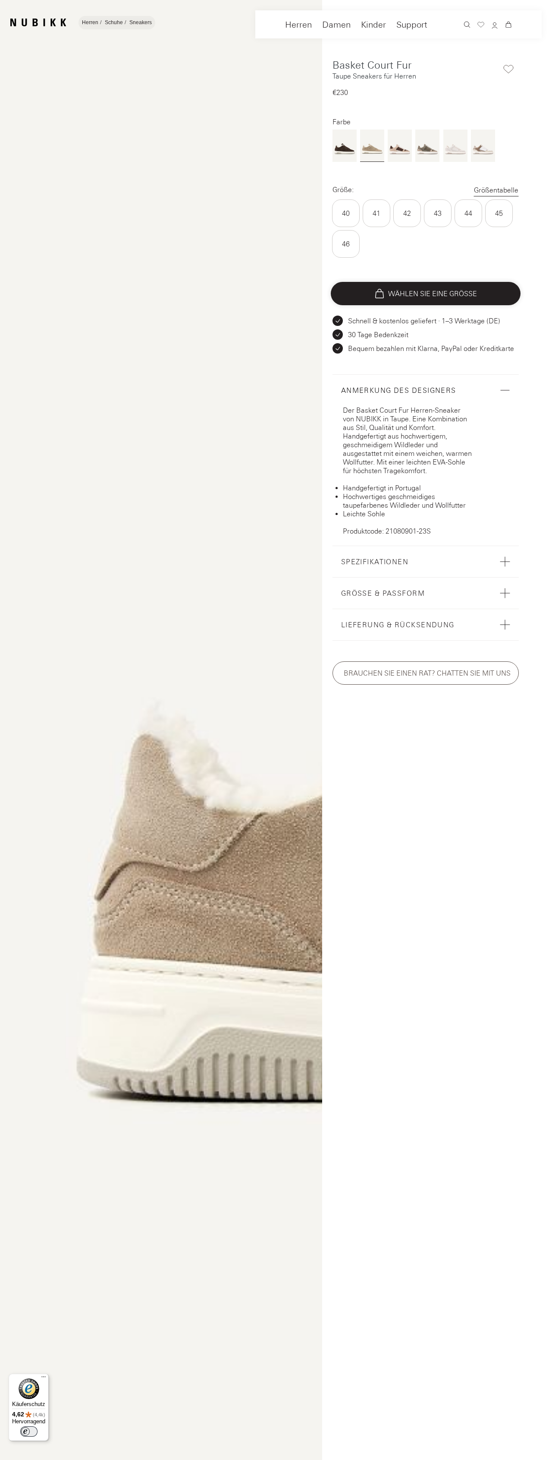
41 (376, 213)
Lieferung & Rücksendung (398, 625)
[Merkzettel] (480, 25)
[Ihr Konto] (494, 26)
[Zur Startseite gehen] (38, 22)
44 (468, 213)
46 (346, 244)
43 (438, 213)
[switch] (29, 1431)
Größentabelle (496, 190)
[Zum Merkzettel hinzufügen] (508, 69)
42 (407, 213)
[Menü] (43, 1379)
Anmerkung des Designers (398, 390)
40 (346, 213)
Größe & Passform (383, 593)
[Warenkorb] (508, 25)
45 (499, 213)
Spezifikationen (375, 562)
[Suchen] (467, 25)
